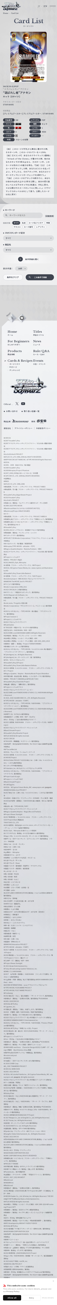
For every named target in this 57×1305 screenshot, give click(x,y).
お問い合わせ (12, 411)
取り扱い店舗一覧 (32, 411)
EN (45, 6)
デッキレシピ (14, 370)
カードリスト (14, 364)
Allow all (12, 1297)
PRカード (13, 367)
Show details (48, 1297)
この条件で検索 (40, 277)
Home (5, 13)
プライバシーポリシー (23, 428)
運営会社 (7, 428)
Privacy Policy (13, 1291)
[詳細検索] (49, 216)
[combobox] (28, 238)
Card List (15, 13)
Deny (31, 1297)
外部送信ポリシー (43, 428)
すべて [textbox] (8, 238)
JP (39, 6)
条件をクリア (13, 277)
